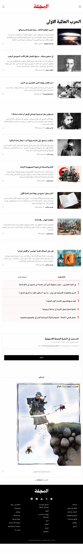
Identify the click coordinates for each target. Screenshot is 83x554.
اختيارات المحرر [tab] (22, 277)
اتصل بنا (17, 530)
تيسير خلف (50, 154)
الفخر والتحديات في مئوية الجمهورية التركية (36, 167)
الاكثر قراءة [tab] (61, 277)
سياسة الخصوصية (14, 526)
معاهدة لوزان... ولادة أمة (44, 220)
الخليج (75, 526)
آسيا (47, 521)
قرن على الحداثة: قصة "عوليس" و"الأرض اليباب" (35, 251)
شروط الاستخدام (14, 523)
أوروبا (47, 511)
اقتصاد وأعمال (72, 512)
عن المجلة (17, 515)
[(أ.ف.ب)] (69, 37)
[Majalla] (69, 174)
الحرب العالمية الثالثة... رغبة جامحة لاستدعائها (36, 30)
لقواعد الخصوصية (54, 346)
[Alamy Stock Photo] (69, 63)
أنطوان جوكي (49, 70)
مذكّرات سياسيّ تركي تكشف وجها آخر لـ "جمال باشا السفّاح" (31, 140)
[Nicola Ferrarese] (69, 258)
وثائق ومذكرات (72, 519)
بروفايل (74, 523)
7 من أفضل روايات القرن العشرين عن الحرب (36, 83)
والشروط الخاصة (46, 346)
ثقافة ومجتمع (72, 508)
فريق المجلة (16, 519)
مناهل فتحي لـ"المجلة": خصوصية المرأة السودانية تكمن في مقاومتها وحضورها (48, 317)
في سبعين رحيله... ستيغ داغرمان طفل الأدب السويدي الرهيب (30, 56)
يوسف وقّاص (49, 207)
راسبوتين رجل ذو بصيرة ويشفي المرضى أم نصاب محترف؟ (32, 114)
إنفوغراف (17, 508)
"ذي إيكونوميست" (48, 94)
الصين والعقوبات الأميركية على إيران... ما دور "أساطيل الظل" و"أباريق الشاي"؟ (47, 293)
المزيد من (42, 480)
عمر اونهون (49, 181)
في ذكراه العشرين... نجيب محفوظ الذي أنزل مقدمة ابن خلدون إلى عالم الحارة (47, 284)
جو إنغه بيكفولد (48, 44)
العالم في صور (15, 504)
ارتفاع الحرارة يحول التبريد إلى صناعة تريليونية (59, 309)
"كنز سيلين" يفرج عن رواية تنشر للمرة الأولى (36, 193)
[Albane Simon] (69, 227)
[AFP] (69, 121)
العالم (47, 524)
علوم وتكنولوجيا (72, 515)
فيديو (47, 528)
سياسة (74, 504)
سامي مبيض (49, 128)
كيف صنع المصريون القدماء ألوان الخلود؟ (61, 301)
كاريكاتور (41, 377)
